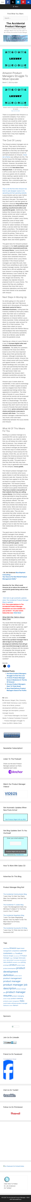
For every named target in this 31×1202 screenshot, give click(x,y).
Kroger (11, 958)
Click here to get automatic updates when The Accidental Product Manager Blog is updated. (15, 600)
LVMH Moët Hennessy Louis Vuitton (14, 703)
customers (7, 953)
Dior (17, 700)
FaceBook (18, 953)
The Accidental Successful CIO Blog (15, 928)
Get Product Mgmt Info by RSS (15, 819)
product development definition (14, 972)
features (5, 956)
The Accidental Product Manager (15, 25)
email (14, 953)
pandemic (15, 962)
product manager (12, 981)
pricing (23, 962)
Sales (6, 698)
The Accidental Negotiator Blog (13, 915)
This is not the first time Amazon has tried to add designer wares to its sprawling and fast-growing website (14, 191)
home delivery (16, 955)
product (13, 965)
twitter (11, 1005)
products (5, 1001)
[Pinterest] (23, 2)
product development (9, 968)
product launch (18, 975)
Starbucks (6, 1005)
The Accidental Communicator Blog (15, 894)
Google (11, 956)
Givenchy (22, 700)
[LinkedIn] (18, 2)
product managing (18, 996)
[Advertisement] (15, 1140)
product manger (7, 998)
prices (19, 962)
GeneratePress (16, 1199)
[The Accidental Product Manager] (8, 1079)
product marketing (17, 998)
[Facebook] (7, 2)
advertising (6, 948)
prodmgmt (6, 965)
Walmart (15, 1005)
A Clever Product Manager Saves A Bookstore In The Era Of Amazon (17, 680)
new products (7, 962)
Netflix (4, 960)
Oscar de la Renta (8, 705)
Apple (18, 948)
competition (15, 951)
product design (21, 965)
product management (12, 978)
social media (7, 1003)
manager (16, 958)
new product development (20, 960)
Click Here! (17, 613)
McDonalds (22, 958)
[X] (13, 2)
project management (14, 1001)
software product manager (19, 1003)
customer (23, 951)
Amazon (7, 700)
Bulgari (13, 700)
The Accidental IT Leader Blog (13, 905)
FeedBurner (20, 854)
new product (10, 960)
